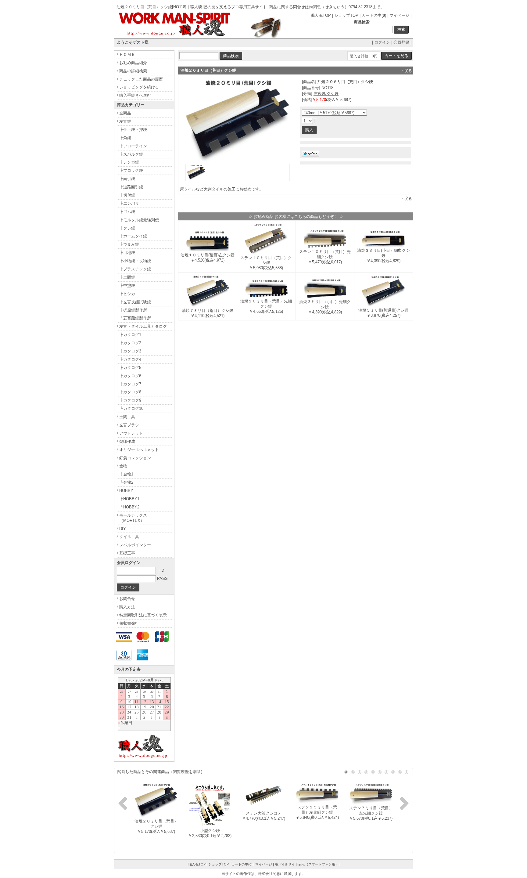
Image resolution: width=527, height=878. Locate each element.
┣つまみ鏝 (129, 244)
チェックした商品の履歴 (141, 79)
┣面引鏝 (127, 178)
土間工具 (127, 416)
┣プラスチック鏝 (135, 269)
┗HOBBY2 (129, 507)
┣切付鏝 (127, 195)
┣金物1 (126, 474)
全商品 (125, 113)
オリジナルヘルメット (139, 449)
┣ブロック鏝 (131, 170)
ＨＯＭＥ (127, 54)
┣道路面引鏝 (131, 187)
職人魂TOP (321, 15)
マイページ (399, 15)
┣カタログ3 (130, 351)
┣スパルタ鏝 (131, 154)
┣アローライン (133, 146)
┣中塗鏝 (127, 285)
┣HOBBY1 (129, 499)
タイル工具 (129, 536)
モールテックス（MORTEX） (133, 518)
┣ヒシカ (127, 293)
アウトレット (131, 433)
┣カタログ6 (130, 376)
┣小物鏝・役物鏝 (135, 260)
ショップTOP (346, 15)
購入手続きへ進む (135, 95)
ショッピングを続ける (139, 87)
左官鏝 (125, 121)
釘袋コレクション (135, 458)
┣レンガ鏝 (129, 162)
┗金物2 (126, 482)
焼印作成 (127, 441)
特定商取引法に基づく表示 (143, 615)
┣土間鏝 (127, 277)
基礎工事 (127, 553)
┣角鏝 (125, 137)
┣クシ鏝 (127, 228)
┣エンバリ (129, 203)
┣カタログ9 (130, 400)
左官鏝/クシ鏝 (326, 93)
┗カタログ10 (131, 408)
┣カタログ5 (130, 367)
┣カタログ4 (130, 359)
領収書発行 (129, 623)
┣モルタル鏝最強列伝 (139, 220)
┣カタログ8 (130, 392)
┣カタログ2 (130, 343)
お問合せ (127, 598)
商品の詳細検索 (133, 71)
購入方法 (127, 607)
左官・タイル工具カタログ (143, 326)
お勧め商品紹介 (133, 62)
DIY (122, 528)
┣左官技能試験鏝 (135, 302)
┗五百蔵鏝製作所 (135, 318)
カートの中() (374, 15)
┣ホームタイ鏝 (133, 236)
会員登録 (401, 42)
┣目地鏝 (127, 252)
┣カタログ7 (130, 384)
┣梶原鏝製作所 (133, 310)
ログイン (382, 42)
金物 (123, 466)
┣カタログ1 (130, 334)
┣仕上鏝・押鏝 (133, 129)
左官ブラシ (129, 425)
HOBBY (126, 490)
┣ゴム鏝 (127, 211)
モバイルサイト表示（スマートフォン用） (307, 864)
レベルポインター (135, 545)
